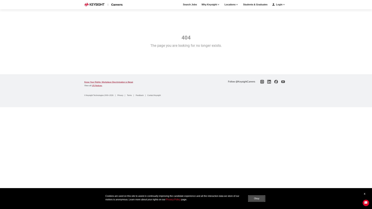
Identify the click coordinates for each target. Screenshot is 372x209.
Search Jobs (190, 4)
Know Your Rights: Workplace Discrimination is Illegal (108, 82)
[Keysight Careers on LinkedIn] (269, 81)
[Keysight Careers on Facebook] (276, 81)
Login (279, 4)
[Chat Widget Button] (366, 203)
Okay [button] (256, 198)
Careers (117, 4)
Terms (129, 95)
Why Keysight (209, 4)
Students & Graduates (255, 4)
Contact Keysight (154, 95)
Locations (230, 4)
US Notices (97, 85)
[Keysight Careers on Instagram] (262, 81)
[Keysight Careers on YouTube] (283, 81)
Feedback (139, 95)
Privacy (120, 95)
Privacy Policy (173, 199)
